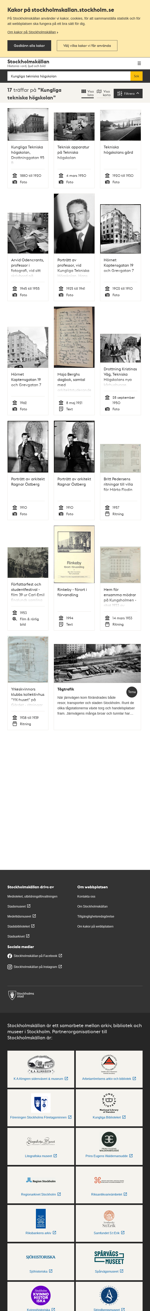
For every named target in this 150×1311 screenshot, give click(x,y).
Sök (136, 76)
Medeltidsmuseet (19, 916)
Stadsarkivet (16, 936)
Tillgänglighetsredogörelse (95, 916)
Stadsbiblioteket (18, 926)
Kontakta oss (86, 896)
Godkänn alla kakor (29, 45)
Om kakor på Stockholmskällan (31, 32)
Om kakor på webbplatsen (95, 926)
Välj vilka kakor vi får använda (87, 45)
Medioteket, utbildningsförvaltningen (32, 896)
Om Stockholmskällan (92, 906)
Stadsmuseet (16, 906)
